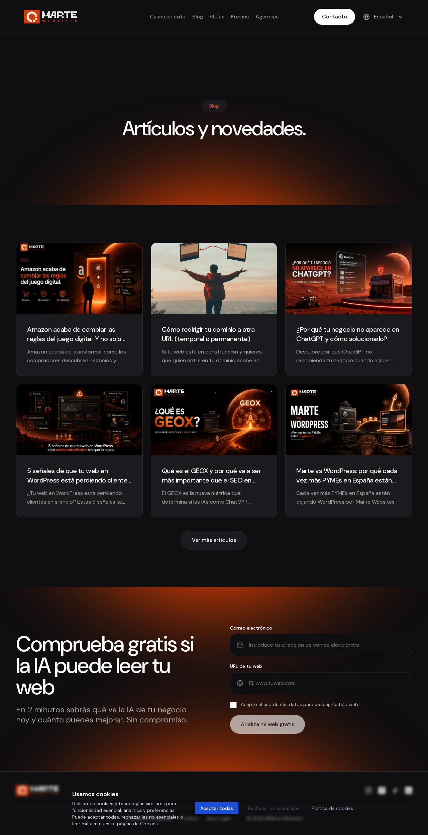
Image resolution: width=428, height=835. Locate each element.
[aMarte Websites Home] (50, 16)
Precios (240, 16)
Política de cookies (332, 808)
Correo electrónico (251, 628)
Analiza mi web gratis (267, 724)
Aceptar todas (216, 808)
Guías (217, 16)
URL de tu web (246, 666)
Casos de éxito (168, 16)
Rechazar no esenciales (273, 808)
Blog (197, 16)
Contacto (334, 16)
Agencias (266, 16)
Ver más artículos (214, 539)
